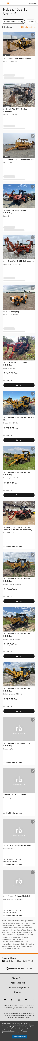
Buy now (19, 385)
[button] (13, 21)
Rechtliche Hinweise (26, 1005)
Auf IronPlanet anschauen (12, 546)
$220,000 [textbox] (9, 699)
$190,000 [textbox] (9, 483)
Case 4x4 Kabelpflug (11, 312)
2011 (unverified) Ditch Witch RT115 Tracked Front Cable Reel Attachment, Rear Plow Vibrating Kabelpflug (17, 529)
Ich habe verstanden (19, 1036)
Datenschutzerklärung (10, 1005)
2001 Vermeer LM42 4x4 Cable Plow (17, 58)
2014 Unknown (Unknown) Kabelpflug (17, 896)
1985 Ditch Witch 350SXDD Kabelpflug (17, 845)
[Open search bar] (26, 3)
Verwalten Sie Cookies (8, 1031)
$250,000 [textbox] (9, 589)
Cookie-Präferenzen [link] (19, 1009)
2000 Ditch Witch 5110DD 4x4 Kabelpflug (18, 261)
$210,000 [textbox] (9, 428)
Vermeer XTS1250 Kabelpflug (14, 795)
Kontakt (29, 968)
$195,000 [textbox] (9, 644)
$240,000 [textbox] (9, 373)
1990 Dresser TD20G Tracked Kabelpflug (18, 160)
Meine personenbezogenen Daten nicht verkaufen (19, 1007)
